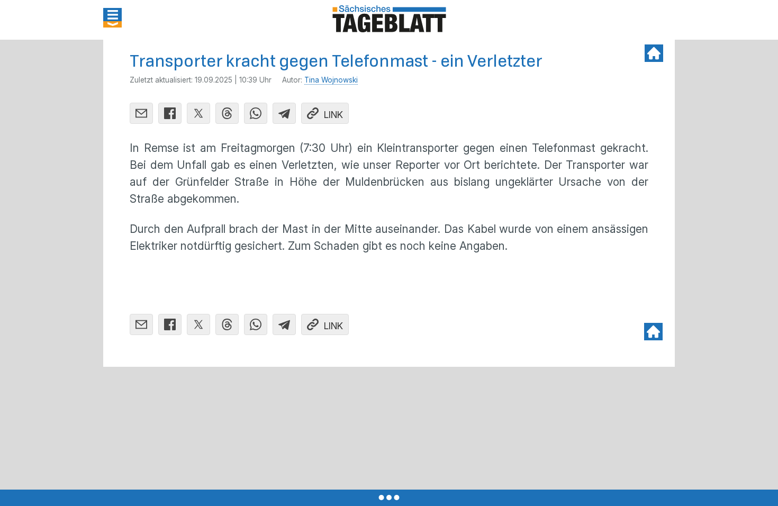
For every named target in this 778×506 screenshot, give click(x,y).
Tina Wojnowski (331, 80)
